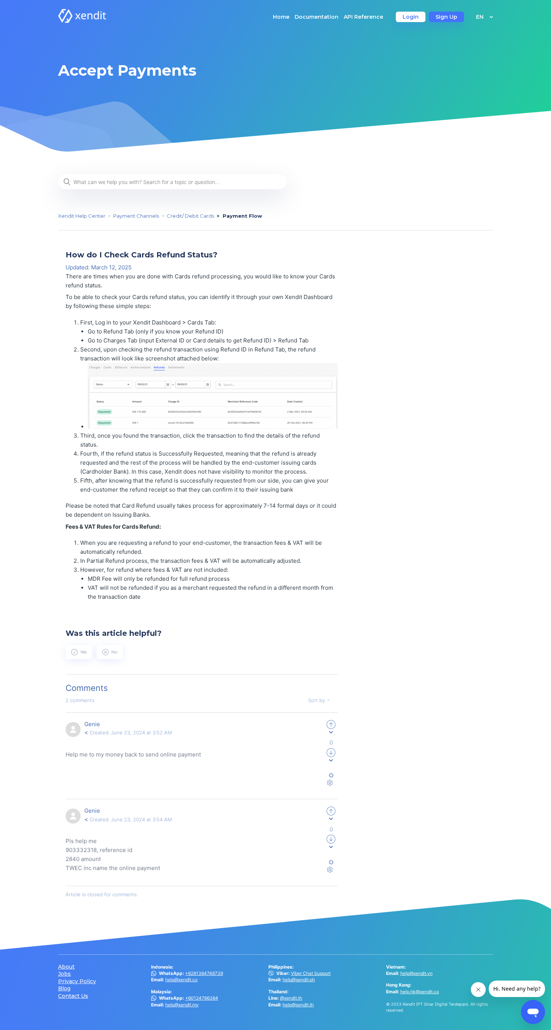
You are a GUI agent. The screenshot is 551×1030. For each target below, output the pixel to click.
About (66, 967)
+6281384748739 (204, 973)
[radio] (79, 652)
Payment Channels (136, 216)
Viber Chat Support (311, 973)
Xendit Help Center (81, 216)
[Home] (82, 20)
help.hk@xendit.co (419, 991)
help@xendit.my (182, 1005)
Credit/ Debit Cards (190, 216)
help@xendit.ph (299, 979)
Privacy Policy (77, 981)
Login (411, 16)
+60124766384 (201, 998)
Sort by (317, 700)
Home (281, 16)
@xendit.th (291, 998)
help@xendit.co (181, 979)
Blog (64, 988)
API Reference (363, 16)
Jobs (64, 974)
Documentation (316, 16)
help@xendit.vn (416, 973)
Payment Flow (242, 216)
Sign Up (446, 16)
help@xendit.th (298, 1005)
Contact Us (73, 996)
